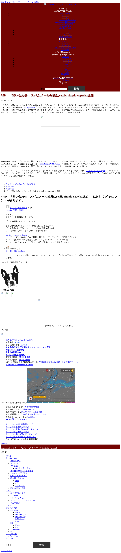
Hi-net (17, 342)
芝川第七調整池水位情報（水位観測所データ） (59, 362)
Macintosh (65, 57)
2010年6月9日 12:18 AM (15, 251)
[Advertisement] (60, 143)
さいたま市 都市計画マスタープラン (21, 437)
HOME (8, 456)
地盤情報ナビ (29, 409)
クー (67, 30)
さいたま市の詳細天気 (15, 355)
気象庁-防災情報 (12, 347)
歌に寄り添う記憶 (65, 37)
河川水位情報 (24, 360)
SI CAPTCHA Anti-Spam (95, 171)
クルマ (8, 491)
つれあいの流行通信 (65, 24)
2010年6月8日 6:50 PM (15, 210)
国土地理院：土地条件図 (31, 412)
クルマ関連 (65, 50)
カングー (65, 43)
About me (9, 538)
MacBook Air (67, 62)
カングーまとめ (65, 45)
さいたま (65, 18)
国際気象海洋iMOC (14, 352)
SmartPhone (65, 74)
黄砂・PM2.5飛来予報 (15, 350)
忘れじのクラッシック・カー (65, 48)
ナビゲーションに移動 (29, 2)
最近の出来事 (65, 13)
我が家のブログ (12, 458)
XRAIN (24, 345)
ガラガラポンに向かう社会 (65, 22)
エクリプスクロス (65, 41)
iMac (67, 66)
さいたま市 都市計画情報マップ (19, 424)
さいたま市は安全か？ (67, 20)
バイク (8, 505)
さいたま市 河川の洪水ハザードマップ (22, 429)
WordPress (65, 80)
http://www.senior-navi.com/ (16, 235)
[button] (63, 85)
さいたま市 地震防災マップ (17, 427)
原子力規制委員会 (32, 407)
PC (65, 76)
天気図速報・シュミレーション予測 (35, 347)
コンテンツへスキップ (10, 2)
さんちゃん (67, 34)
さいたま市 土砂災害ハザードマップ (21, 434)
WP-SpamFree (29, 107)
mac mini (68, 59)
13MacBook (68, 64)
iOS (65, 68)
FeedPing (4, 443)
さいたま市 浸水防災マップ (17, 432)
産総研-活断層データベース (35, 414)
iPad (67, 72)
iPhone (67, 70)
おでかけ (65, 15)
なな (67, 32)
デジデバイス (11, 508)
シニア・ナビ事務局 (18, 208)
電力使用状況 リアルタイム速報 (19, 340)
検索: (43, 89)
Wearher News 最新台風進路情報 (19, 365)
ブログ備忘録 (11, 534)
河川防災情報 (24, 357)
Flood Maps (30, 417)
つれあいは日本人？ (65, 26)
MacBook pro (67, 60)
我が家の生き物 (65, 28)
